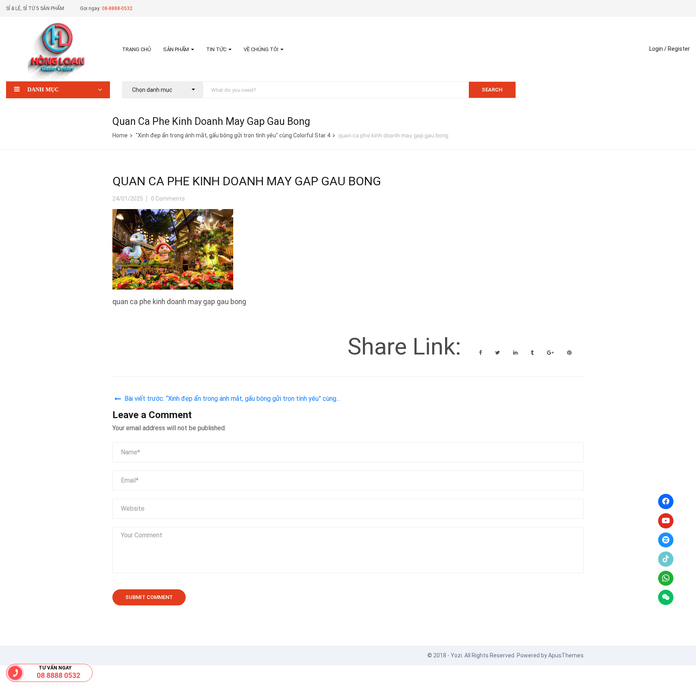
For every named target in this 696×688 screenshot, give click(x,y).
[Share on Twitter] (498, 353)
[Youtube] (665, 521)
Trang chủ (136, 49)
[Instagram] (665, 540)
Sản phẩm (176, 49)
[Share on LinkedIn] (516, 353)
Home (120, 135)
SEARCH (492, 90)
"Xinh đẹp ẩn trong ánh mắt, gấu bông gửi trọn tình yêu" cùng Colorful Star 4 (233, 135)
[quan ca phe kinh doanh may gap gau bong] (172, 215)
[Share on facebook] (481, 353)
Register (679, 49)
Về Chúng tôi (262, 49)
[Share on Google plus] (551, 353)
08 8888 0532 (58, 675)
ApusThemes (566, 655)
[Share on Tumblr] (533, 353)
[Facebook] (665, 501)
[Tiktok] (665, 559)
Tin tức (217, 49)
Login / (658, 49)
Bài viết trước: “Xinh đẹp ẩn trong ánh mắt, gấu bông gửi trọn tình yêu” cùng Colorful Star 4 (230, 400)
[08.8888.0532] (15, 673)
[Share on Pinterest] (569, 353)
